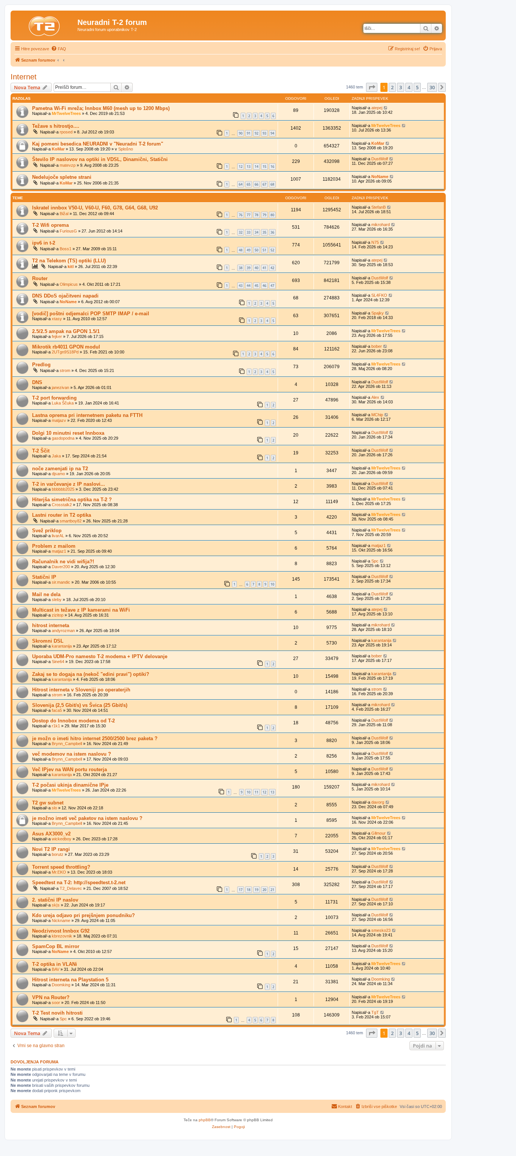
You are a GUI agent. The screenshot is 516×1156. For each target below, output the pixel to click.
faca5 (57, 710)
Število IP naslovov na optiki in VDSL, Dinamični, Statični (100, 159)
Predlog (41, 364)
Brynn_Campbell (67, 743)
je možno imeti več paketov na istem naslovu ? (87, 818)
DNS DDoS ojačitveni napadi (65, 296)
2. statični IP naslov (55, 900)
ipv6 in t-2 (43, 243)
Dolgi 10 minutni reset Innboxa (68, 433)
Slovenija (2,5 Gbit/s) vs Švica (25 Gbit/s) (79, 705)
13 (248, 166)
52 (272, 250)
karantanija (62, 646)
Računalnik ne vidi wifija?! (63, 561)
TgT (375, 1012)
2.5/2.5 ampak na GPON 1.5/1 (66, 331)
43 (241, 285)
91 (248, 133)
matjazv (59, 420)
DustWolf (379, 159)
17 (241, 889)
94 (272, 133)
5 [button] (417, 87)
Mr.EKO (59, 872)
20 (264, 889)
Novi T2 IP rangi (51, 849)
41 (264, 267)
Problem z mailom (54, 546)
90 (241, 133)
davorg (377, 802)
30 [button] (432, 87)
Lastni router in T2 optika (61, 515)
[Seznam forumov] (44, 24)
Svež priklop (47, 530)
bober (376, 346)
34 (256, 232)
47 (272, 285)
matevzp (68, 165)
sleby (57, 599)
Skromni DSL (47, 641)
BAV (55, 969)
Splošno (125, 149)
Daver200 (61, 566)
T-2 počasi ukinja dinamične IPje (70, 785)
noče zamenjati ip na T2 (60, 468)
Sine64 (58, 661)
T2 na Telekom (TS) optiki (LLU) (69, 260)
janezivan (60, 387)
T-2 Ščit (40, 451)
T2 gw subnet (47, 803)
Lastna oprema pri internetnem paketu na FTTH (87, 415)
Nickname (61, 920)
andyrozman (63, 630)
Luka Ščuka (63, 403)
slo (54, 808)
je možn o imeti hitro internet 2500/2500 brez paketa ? (95, 738)
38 (241, 267)
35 (264, 232)
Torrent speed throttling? (61, 867)
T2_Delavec (71, 888)
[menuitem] (58, 48)
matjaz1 (59, 551)
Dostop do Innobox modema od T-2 (73, 721)
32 (241, 232)
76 (241, 214)
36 (272, 232)
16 (272, 166)
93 (264, 133)
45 (256, 285)
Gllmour (378, 833)
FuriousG (68, 231)
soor (56, 1002)
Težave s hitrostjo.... (55, 126)
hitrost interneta (50, 625)
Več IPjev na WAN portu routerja (69, 769)
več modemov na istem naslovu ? (71, 754)
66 (256, 184)
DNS (37, 382)
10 (272, 584)
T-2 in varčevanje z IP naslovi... (68, 484)
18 (248, 889)
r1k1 (56, 726)
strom (65, 370)
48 (241, 250)
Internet (24, 77)
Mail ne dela (46, 594)
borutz (57, 854)
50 (256, 250)
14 (256, 166)
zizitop (57, 615)
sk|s (56, 905)
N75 (375, 242)
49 (248, 250)
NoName (379, 176)
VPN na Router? (51, 997)
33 (248, 232)
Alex (375, 397)
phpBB (205, 1120)
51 (264, 250)
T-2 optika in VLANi (54, 964)
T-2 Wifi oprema (50, 225)
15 (264, 166)
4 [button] (409, 87)
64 (241, 184)
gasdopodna (63, 438)
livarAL (58, 535)
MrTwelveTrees (66, 113)
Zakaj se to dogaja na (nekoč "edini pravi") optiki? (90, 674)
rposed (66, 132)
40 (256, 267)
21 (272, 889)
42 (272, 267)
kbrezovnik (62, 936)
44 (248, 285)
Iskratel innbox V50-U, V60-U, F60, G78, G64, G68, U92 (95, 208)
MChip (377, 414)
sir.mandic (61, 582)
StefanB (378, 207)
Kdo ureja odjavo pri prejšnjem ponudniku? (83, 915)
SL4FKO (379, 295)
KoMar (58, 149)
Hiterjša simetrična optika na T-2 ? (72, 499)
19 (256, 889)
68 (272, 184)
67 (264, 184)
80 (272, 214)
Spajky (377, 313)
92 (256, 133)
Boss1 (65, 248)
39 (248, 267)
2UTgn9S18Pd (65, 352)
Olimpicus (69, 284)
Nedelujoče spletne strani (61, 177)
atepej (376, 107)
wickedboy (61, 839)
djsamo (58, 473)
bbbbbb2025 (63, 489)
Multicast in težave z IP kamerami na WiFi (81, 610)
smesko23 (381, 930)
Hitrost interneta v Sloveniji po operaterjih (81, 690)
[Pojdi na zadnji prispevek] (385, 107)
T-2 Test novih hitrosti (57, 1013)
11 (256, 792)
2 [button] (392, 87)
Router (40, 278)
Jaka (56, 456)
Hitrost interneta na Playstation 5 (70, 979)
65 (248, 184)
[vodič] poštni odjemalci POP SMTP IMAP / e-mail (90, 313)
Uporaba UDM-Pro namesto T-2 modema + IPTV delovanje (99, 656)
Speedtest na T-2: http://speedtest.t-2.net (78, 882)
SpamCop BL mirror (55, 946)
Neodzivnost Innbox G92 (61, 931)
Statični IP (44, 577)
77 (248, 214)
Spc (375, 561)
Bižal (64, 213)
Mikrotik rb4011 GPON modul (66, 347)
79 (264, 214)
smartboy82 (71, 521)
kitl (71, 266)
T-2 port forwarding (54, 398)
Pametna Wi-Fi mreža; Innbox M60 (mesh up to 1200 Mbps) (101, 108)
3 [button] (400, 87)
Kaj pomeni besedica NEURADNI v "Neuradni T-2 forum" (97, 144)
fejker (57, 336)
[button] (371, 87)
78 (256, 214)
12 (241, 166)
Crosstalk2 (62, 504)
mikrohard (380, 224)
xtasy (57, 318)
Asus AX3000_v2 (51, 834)
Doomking (61, 984)
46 (264, 285)
